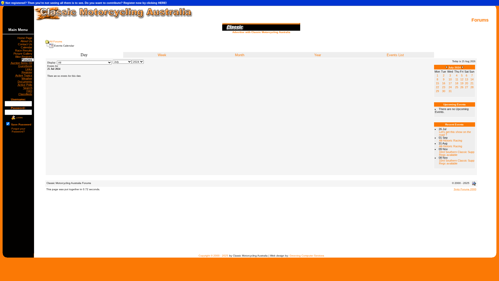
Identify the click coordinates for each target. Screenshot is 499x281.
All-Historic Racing (450, 140)
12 (461, 79)
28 (472, 87)
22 (437, 87)
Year (317, 55)
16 (443, 83)
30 (443, 91)
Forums (28, 59)
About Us (27, 41)
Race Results (24, 50)
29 (437, 91)
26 (461, 87)
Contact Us (26, 44)
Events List (395, 55)
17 (450, 83)
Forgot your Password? (18, 130)
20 (466, 83)
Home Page (25, 38)
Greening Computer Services (307, 255)
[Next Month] (462, 67)
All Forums (56, 41)
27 (466, 87)
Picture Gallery (24, 53)
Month (239, 55)
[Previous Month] (446, 67)
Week (162, 55)
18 (456, 83)
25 (456, 87)
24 (450, 87)
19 (461, 83)
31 (450, 91)
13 (466, 79)
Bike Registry (24, 56)
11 (456, 79)
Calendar (27, 47)
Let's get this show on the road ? (455, 133)
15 (437, 83)
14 (472, 79)
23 (443, 87)
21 (472, 83)
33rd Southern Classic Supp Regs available (456, 153)
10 (450, 79)
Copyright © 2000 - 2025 (213, 255)
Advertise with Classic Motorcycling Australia (261, 32)
